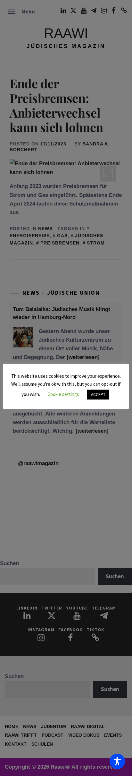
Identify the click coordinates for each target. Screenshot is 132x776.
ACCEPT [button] (98, 394)
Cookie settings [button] (63, 394)
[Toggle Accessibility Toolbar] (117, 761)
